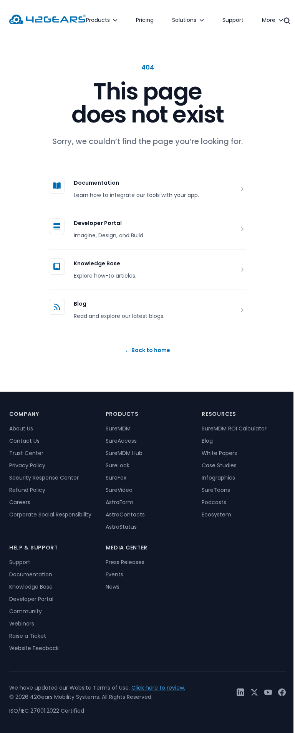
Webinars (21, 623)
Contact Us (24, 441)
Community (25, 611)
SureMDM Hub (124, 453)
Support (19, 562)
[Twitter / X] (254, 692)
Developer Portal (98, 223)
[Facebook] (282, 692)
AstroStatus (121, 527)
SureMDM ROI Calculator (234, 428)
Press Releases (125, 562)
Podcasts (214, 502)
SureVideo (119, 490)
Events (114, 574)
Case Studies (219, 465)
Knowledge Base (97, 263)
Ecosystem (216, 514)
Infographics (218, 477)
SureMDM (118, 428)
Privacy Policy (27, 465)
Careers (19, 502)
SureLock (117, 465)
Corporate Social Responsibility (50, 514)
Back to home (147, 350)
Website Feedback (34, 648)
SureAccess (121, 441)
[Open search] (287, 21)
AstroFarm (119, 502)
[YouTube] (268, 692)
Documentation (96, 183)
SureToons (216, 490)
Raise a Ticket (27, 636)
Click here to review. (158, 688)
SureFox (116, 477)
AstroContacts (125, 514)
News (112, 587)
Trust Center (26, 453)
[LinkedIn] (240, 692)
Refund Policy (27, 490)
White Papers (219, 453)
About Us (21, 428)
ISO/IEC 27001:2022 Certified (46, 711)
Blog (80, 304)
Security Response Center (44, 477)
